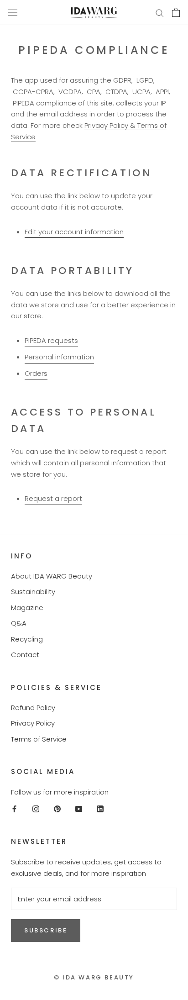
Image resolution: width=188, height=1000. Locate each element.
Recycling (27, 639)
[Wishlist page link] (137, 12)
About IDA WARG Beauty (51, 576)
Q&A (18, 623)
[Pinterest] (57, 809)
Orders (36, 373)
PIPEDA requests (51, 340)
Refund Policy (33, 707)
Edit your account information (74, 232)
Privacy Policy (33, 723)
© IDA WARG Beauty (94, 977)
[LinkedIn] (100, 809)
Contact (25, 654)
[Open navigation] (12, 12)
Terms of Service (39, 739)
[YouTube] (78, 809)
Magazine (27, 607)
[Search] (160, 12)
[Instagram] (35, 809)
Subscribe (45, 930)
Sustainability (33, 591)
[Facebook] (14, 809)
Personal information (59, 357)
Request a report (53, 498)
